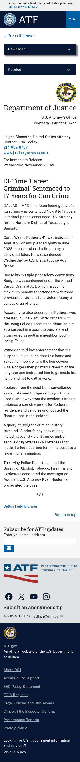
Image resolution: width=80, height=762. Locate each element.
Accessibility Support (21, 678)
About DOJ (12, 670)
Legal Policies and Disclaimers (29, 703)
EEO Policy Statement (22, 687)
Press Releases (21, 35)
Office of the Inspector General (29, 711)
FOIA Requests (16, 695)
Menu (73, 19)
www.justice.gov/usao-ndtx (26, 153)
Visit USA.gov (15, 752)
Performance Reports (21, 720)
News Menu (17, 49)
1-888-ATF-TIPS (17, 616)
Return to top (65, 515)
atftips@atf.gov (46, 616)
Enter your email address (24, 535)
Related (14, 69)
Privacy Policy (15, 728)
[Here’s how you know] (40, 5)
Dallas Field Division (20, 506)
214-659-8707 (16, 147)
